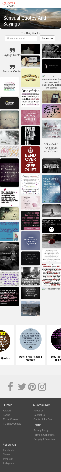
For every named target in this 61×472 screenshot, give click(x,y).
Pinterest (8, 458)
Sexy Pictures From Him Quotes (30, 358)
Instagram (8, 463)
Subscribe (47, 38)
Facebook (8, 450)
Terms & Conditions (44, 434)
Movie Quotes (10, 419)
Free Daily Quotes (30, 33)
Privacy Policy (41, 430)
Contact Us (39, 414)
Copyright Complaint (44, 439)
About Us (38, 410)
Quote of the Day (43, 419)
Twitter (6, 454)
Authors (7, 410)
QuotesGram (9, 4)
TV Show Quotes (12, 423)
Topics (6, 414)
